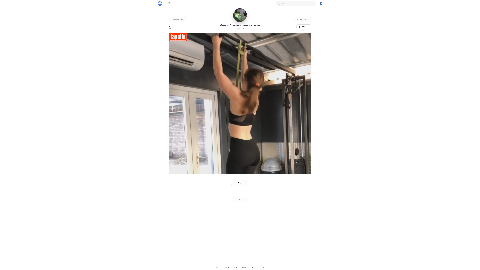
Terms (227, 267)
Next (240, 199)
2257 (252, 267)
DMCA (244, 267)
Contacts (260, 267)
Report (218, 267)
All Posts (305, 27)
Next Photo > (302, 20)
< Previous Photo (177, 20)
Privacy (235, 267)
